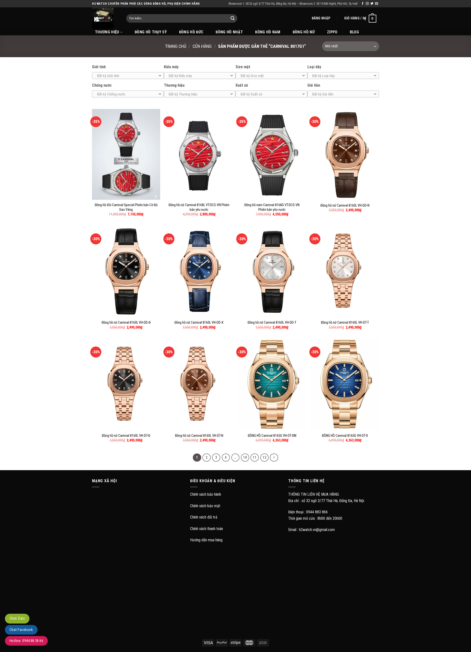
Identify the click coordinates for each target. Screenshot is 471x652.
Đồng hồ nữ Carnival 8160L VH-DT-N (199, 436)
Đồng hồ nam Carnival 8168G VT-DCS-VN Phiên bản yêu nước (272, 207)
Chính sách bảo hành (205, 494)
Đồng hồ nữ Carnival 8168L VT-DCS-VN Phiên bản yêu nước (199, 207)
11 (255, 457)
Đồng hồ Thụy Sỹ (151, 32)
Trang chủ (175, 46)
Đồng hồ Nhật (229, 32)
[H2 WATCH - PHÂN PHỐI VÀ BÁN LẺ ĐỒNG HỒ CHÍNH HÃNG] (105, 18)
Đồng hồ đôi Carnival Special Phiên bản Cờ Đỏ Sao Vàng (126, 207)
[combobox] (128, 75)
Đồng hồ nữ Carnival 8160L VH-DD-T (272, 322)
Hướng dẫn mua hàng (206, 540)
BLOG (354, 32)
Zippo (332, 32)
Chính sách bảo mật (205, 506)
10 (245, 457)
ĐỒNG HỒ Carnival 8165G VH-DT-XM (272, 436)
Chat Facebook (21, 629)
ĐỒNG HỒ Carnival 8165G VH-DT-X (345, 436)
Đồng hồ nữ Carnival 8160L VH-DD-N (344, 205)
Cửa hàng (202, 46)
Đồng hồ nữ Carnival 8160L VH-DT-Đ (126, 436)
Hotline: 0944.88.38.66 (26, 641)
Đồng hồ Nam (267, 32)
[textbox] (126, 75)
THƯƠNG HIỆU (107, 32)
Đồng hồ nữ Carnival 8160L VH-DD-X (198, 322)
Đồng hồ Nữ (304, 32)
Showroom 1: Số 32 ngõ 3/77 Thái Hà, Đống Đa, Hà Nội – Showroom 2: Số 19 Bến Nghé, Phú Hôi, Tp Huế (292, 3)
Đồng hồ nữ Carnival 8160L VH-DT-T (345, 322)
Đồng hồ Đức (191, 32)
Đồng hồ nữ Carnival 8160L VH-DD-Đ (126, 322)
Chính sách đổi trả (203, 517)
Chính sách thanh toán (206, 528)
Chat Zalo (17, 618)
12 (264, 457)
